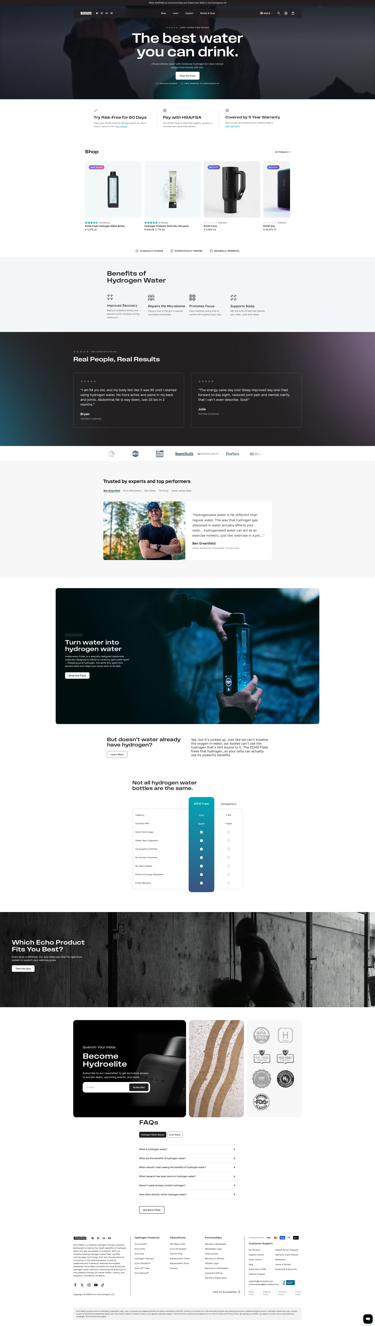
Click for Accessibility (225, 1291)
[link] (77, 675)
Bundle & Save (207, 13)
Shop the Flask (188, 75)
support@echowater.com (261, 1281)
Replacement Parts (179, 1263)
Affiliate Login (212, 1263)
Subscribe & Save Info (286, 1269)
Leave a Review (283, 1264)
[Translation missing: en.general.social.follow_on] (75, 1285)
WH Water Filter (177, 1244)
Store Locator (211, 1253)
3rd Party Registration (216, 1278)
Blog (251, 1264)
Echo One (139, 1253)
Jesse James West (181, 490)
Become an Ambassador (217, 1268)
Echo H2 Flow (142, 1268)
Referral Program (257, 1274)
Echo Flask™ (141, 1244)
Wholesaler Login (213, 1249)
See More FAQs (152, 1209)
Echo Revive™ (142, 1273)
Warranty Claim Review (286, 1254)
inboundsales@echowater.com (264, 1284)
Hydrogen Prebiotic (144, 1258)
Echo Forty (140, 1249)
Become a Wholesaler (215, 1244)
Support (189, 13)
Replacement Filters (180, 1258)
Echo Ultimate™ (142, 1263)
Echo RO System (178, 1249)
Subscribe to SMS (257, 1269)
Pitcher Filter (176, 1253)
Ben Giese (150, 490)
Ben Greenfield (112, 490)
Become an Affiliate (214, 1258)
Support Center (256, 1254)
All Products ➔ (282, 152)
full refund (121, 126)
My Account (254, 1250)
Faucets (174, 1268)
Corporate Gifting (213, 1273)
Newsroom (280, 1259)
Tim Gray (163, 490)
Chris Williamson (132, 490)
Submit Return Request (286, 1250)
